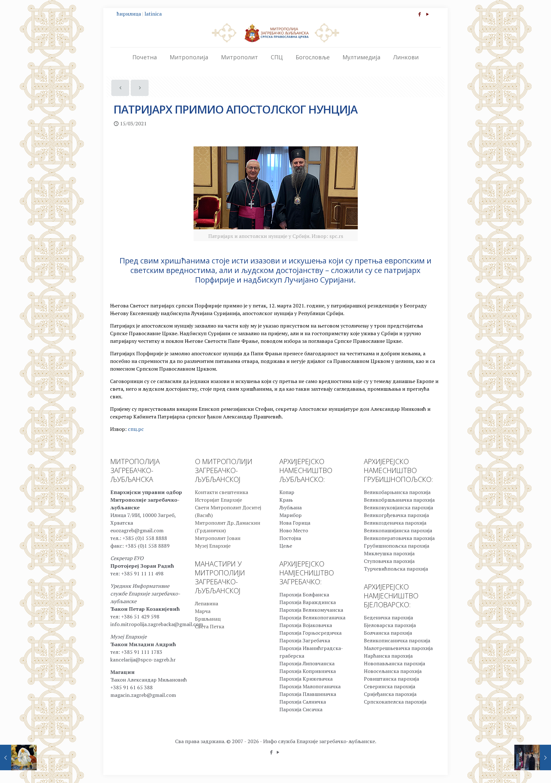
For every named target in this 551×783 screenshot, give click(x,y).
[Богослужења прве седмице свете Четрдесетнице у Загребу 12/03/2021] (18, 757)
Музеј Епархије (213, 545)
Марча (202, 611)
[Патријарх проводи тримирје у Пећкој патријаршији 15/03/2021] (532, 757)
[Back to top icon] (520, 770)
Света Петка (209, 626)
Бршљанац (208, 618)
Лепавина (206, 603)
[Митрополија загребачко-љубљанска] (275, 32)
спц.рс (136, 428)
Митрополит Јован (217, 538)
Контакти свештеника (221, 492)
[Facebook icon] (419, 14)
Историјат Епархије (218, 499)
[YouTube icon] (427, 14)
